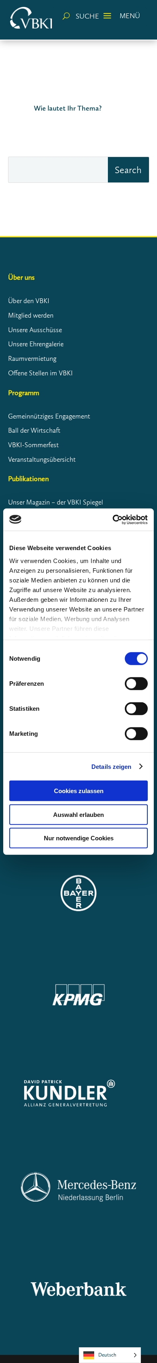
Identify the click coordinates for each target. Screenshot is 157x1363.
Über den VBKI (29, 301)
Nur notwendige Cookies (79, 838)
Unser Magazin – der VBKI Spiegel (55, 502)
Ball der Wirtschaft (34, 430)
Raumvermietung (32, 358)
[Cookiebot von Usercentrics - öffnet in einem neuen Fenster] (113, 519)
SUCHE (87, 16)
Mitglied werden (31, 315)
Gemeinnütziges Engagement (49, 416)
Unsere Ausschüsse (35, 330)
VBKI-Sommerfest (33, 445)
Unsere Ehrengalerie (36, 344)
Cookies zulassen (78, 790)
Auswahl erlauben (78, 814)
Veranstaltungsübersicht (42, 459)
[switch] (136, 683)
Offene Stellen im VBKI (40, 373)
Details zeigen (111, 766)
